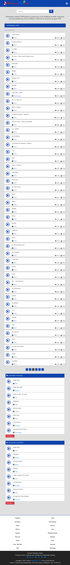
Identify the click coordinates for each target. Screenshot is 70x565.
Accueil (5, 30)
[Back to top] (67, 563)
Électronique (17, 96)
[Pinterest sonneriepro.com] (42, 557)
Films (16, 404)
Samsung (52, 544)
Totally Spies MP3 (17, 387)
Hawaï (13, 194)
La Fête (14, 266)
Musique (17, 390)
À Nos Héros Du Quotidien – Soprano (21, 143)
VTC (13, 310)
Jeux (52, 529)
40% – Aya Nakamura (17, 281)
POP (15, 38)
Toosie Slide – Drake (17, 92)
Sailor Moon (15, 172)
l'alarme (17, 411)
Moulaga (14, 85)
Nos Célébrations (16, 288)
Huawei (52, 525)
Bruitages (17, 425)
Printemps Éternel (16, 41)
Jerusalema (16, 454)
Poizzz (13, 237)
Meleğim (14, 208)
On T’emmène (15, 252)
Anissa (13, 201)
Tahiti (13, 339)
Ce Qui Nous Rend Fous (18, 245)
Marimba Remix (52, 533)
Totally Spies (16, 380)
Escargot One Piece (18, 489)
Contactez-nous (30, 555)
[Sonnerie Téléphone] (16, 3)
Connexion (14, 230)
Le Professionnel (17, 482)
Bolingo (14, 70)
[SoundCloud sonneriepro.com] (39, 557)
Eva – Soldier (15, 129)
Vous (13, 324)
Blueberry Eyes (16, 78)
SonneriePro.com (36, 560)
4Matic (13, 353)
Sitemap (53, 555)
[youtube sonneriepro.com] (30, 557)
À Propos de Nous (20, 555)
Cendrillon (14, 361)
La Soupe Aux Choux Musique (21, 496)
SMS (16, 383)
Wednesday (16, 401)
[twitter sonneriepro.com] (36, 557)
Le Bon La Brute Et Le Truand (21, 475)
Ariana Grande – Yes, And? (20, 394)
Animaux (17, 518)
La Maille (14, 49)
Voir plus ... (10, 436)
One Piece (15, 468)
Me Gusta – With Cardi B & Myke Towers (23, 56)
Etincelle (14, 317)
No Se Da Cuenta (16, 187)
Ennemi (14, 295)
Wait (13, 158)
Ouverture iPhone (17, 461)
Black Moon (15, 63)
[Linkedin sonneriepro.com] (45, 557)
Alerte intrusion (17, 408)
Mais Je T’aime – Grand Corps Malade (22, 121)
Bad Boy (14, 223)
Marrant (17, 537)
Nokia (17, 540)
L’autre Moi (15, 259)
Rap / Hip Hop (17, 544)
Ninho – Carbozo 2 (17, 165)
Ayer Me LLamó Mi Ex (18, 346)
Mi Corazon (15, 179)
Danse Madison (16, 136)
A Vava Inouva (17, 422)
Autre (52, 518)
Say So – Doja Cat (16, 100)
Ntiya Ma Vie (15, 332)
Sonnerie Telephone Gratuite (35, 553)
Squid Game (16, 415)
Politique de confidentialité (42, 555)
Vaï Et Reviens (15, 34)
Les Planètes (15, 303)
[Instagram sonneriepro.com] (33, 557)
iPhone (17, 464)
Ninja (13, 274)
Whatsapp (52, 548)
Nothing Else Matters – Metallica (20, 114)
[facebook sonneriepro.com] (28, 557)
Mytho (13, 216)
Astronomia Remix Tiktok (20, 429)
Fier (13, 150)
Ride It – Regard (16, 107)
